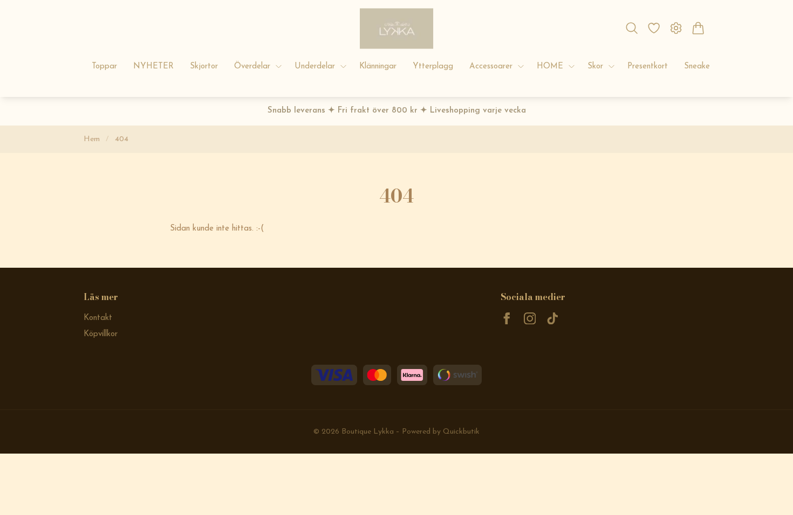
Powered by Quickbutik (441, 432)
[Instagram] (530, 318)
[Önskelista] (653, 28)
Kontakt (98, 318)
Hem (92, 139)
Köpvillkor (101, 334)
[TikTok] (552, 318)
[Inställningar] (676, 28)
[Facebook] (507, 318)
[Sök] (631, 28)
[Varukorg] (698, 28)
